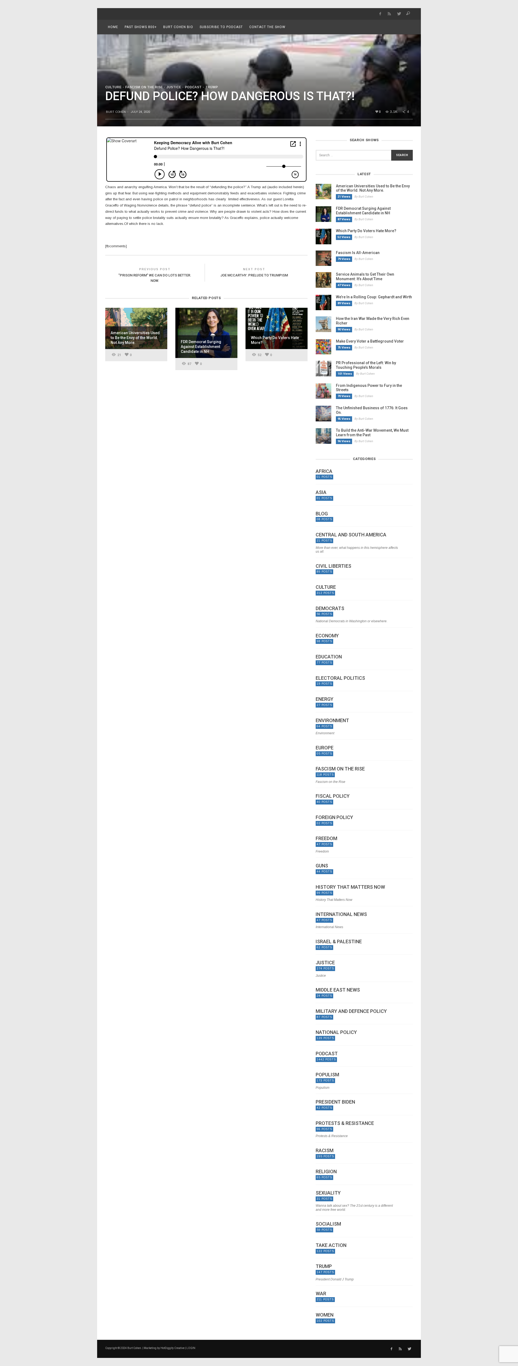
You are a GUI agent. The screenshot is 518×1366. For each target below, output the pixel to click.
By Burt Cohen (364, 196)
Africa (324, 471)
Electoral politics (340, 678)
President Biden (335, 1102)
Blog (322, 513)
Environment (332, 720)
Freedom (326, 838)
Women (324, 1315)
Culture (113, 87)
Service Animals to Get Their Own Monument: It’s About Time (365, 276)
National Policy (336, 1032)
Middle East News (338, 990)
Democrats (330, 608)
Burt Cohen (116, 111)
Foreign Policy (334, 817)
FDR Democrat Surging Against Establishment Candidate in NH (363, 210)
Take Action (331, 1245)
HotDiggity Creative (173, 1348)
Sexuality (328, 1193)
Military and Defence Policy (351, 1011)
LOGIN (190, 1348)
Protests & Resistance (345, 1123)
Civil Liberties (333, 566)
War (321, 1293)
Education (329, 657)
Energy (324, 699)
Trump (211, 87)
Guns (322, 865)
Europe (324, 747)
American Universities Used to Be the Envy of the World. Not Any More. (373, 188)
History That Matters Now (350, 887)
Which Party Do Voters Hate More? (366, 231)
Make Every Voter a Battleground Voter (370, 341)
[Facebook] (380, 14)
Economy (327, 635)
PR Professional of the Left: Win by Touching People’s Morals (366, 365)
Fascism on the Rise (144, 87)
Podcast (193, 87)
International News (341, 914)
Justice (173, 87)
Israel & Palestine (339, 941)
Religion (326, 1171)
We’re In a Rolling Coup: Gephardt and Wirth (374, 297)
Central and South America (351, 534)
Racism (324, 1150)
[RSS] (389, 14)
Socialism (328, 1224)
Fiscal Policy (333, 796)
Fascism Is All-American (358, 253)
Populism (327, 1074)
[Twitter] (399, 14)
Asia (321, 492)
